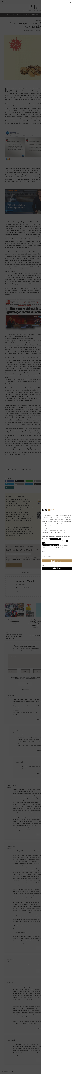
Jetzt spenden (56, 561)
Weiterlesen (56, 568)
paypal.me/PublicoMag (55, 539)
